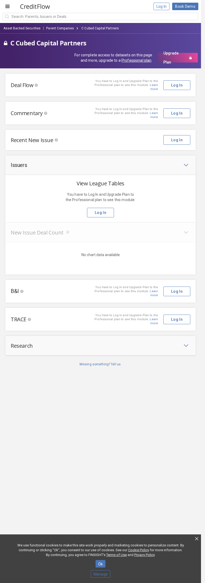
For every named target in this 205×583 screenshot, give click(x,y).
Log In (161, 6)
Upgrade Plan (171, 57)
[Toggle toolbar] (186, 165)
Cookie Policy (138, 550)
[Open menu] (7, 6)
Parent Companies (60, 28)
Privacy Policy (144, 555)
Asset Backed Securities (22, 28)
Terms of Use (116, 555)
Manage (100, 574)
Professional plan (136, 60)
